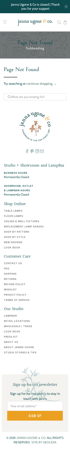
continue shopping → (41, 84)
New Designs (13, 242)
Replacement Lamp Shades (24, 226)
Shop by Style (14, 237)
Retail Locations (17, 321)
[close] (66, 7)
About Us (11, 342)
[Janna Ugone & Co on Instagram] (37, 152)
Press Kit (11, 336)
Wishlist (10, 289)
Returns (10, 279)
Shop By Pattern (16, 231)
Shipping (10, 273)
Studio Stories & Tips (20, 352)
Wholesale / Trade (18, 326)
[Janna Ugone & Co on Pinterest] (32, 152)
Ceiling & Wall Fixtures (21, 221)
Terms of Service (17, 300)
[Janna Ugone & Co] (35, 22)
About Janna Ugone (19, 347)
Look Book (12, 247)
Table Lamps (13, 210)
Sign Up (35, 415)
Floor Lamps (13, 216)
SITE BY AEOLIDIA (43, 442)
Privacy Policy (15, 294)
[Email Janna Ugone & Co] (42, 152)
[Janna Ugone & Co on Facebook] (27, 152)
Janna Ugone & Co (31, 437)
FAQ (6, 268)
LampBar (10, 315)
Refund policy (14, 284)
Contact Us (13, 263)
